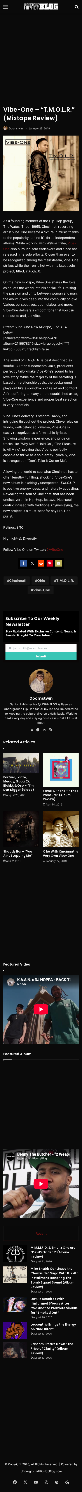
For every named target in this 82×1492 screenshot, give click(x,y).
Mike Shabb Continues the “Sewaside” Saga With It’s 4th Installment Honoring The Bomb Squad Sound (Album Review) (55, 1277)
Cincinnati (17, 580)
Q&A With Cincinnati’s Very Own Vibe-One (60, 853)
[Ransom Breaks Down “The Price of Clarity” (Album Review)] (15, 1350)
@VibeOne (55, 549)
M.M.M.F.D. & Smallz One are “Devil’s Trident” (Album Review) (53, 1252)
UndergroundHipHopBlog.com (41, 1471)
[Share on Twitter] (32, 563)
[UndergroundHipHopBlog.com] (41, 6)
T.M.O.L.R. (65, 580)
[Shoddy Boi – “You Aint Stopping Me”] (21, 829)
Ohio (41, 580)
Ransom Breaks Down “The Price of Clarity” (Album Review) (52, 1348)
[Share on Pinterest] (50, 563)
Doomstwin (16, 128)
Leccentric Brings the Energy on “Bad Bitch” (53, 1326)
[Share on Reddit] (41, 563)
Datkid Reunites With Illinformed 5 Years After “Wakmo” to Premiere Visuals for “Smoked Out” (54, 1306)
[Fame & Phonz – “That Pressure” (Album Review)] (61, 770)
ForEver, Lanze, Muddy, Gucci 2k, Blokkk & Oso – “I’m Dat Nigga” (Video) (18, 783)
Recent (41, 1233)
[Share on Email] (58, 563)
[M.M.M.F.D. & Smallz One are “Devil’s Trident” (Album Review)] (15, 1253)
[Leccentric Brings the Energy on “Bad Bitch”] (15, 1330)
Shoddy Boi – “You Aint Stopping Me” (18, 853)
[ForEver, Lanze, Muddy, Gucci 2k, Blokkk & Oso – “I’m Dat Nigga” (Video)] (21, 763)
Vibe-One (41, 590)
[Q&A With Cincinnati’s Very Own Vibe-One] (61, 829)
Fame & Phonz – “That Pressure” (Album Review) (60, 795)
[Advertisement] (41, 59)
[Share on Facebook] (23, 563)
